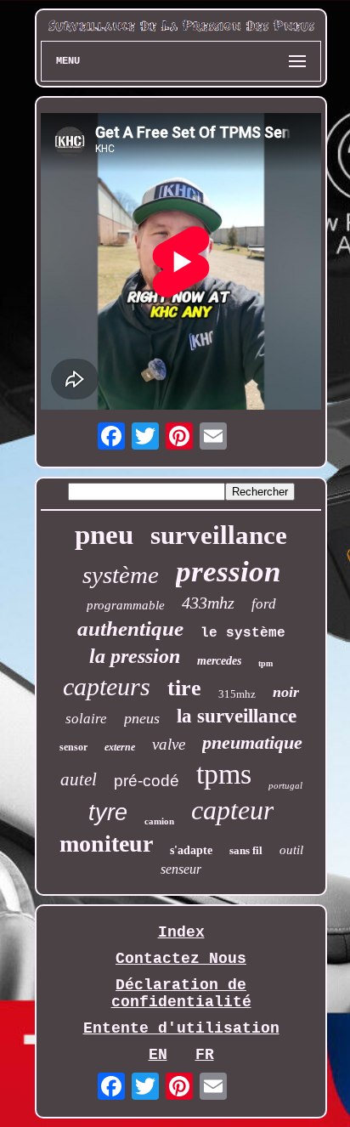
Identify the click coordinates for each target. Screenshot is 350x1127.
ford (263, 604)
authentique (130, 628)
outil (291, 850)
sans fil (245, 850)
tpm (265, 663)
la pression (134, 656)
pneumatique (252, 742)
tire (184, 688)
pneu (104, 534)
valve (168, 744)
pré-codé (146, 781)
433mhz (208, 602)
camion (159, 821)
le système (242, 633)
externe (119, 747)
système (120, 574)
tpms (223, 774)
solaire (86, 719)
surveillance (218, 535)
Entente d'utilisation (181, 1028)
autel (78, 779)
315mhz (237, 694)
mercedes (219, 660)
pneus (142, 718)
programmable (126, 605)
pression (228, 571)
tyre (107, 812)
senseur (181, 869)
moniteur (106, 843)
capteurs (106, 686)
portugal (285, 785)
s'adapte (191, 850)
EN (158, 1054)
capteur (232, 810)
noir (286, 691)
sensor (73, 747)
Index (181, 932)
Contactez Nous (181, 958)
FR (204, 1054)
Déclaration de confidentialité (181, 994)
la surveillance (236, 716)
